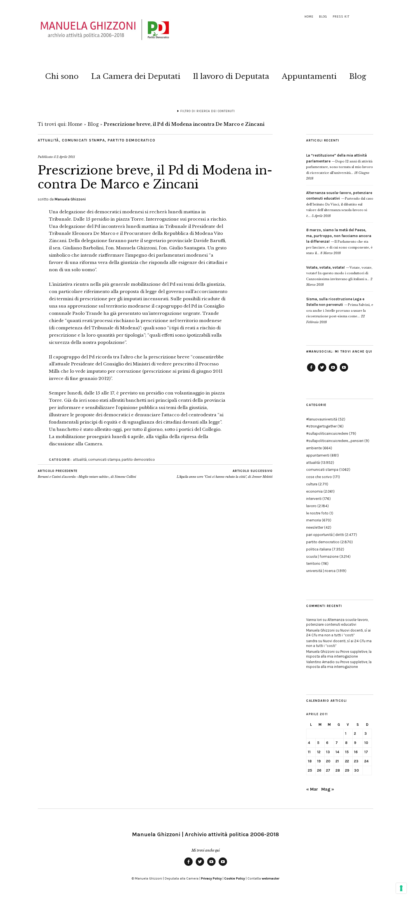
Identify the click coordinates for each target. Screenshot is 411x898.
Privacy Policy (211, 878)
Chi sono (62, 76)
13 (328, 752)
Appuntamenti (309, 76)
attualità (48, 140)
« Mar (312, 789)
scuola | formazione (322, 556)
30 (356, 770)
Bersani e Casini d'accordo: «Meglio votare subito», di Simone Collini (87, 474)
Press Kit (341, 16)
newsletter (314, 527)
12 (318, 752)
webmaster (270, 878)
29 (347, 770)
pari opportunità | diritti (325, 535)
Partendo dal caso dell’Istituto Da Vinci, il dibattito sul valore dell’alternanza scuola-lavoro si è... (339, 204)
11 (309, 752)
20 (328, 761)
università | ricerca (321, 571)
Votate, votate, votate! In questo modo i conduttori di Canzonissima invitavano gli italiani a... (339, 273)
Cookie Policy (234, 878)
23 (356, 761)
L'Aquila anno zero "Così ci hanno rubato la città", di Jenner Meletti (225, 474)
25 (310, 770)
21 (337, 761)
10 (366, 743)
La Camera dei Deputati (135, 76)
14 (337, 752)
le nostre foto (317, 513)
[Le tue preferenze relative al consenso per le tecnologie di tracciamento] (401, 888)
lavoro (311, 506)
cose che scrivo (319, 477)
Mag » (327, 789)
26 (319, 770)
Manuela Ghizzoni (70, 199)
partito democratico (131, 140)
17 (366, 752)
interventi (314, 499)
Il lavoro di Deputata (231, 76)
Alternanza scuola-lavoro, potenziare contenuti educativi (337, 622)
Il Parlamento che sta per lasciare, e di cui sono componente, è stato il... (339, 241)
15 (347, 752)
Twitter (322, 371)
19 (319, 761)
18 (310, 761)
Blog (323, 16)
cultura (311, 484)
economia (314, 491)
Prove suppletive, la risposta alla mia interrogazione (339, 653)
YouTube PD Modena (344, 371)
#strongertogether (321, 426)
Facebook (311, 371)
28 (338, 770)
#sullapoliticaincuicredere (327, 433)
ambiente (314, 448)
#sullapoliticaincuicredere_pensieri (334, 441)
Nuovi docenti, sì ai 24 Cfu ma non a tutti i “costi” (338, 632)
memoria (313, 520)
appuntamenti (317, 455)
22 (347, 761)
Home (308, 16)
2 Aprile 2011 (65, 157)
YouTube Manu (333, 371)
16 (356, 752)
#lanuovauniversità (321, 419)
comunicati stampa (83, 140)
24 (366, 761)
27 (328, 770)
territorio (313, 563)
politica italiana (318, 549)
